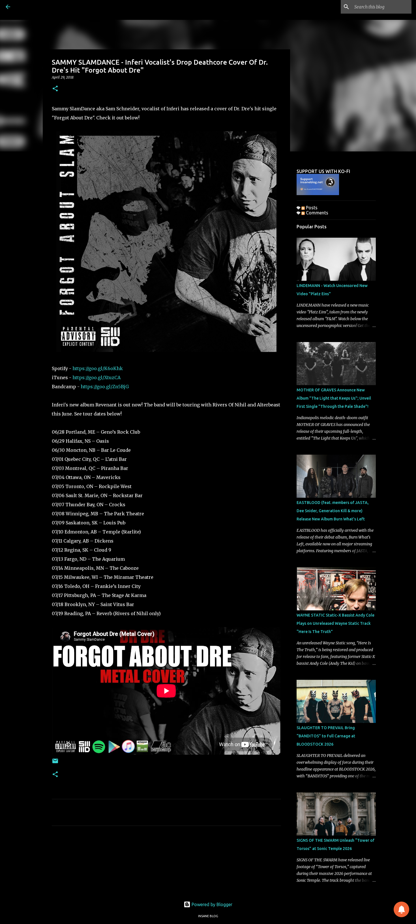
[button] (55, 89)
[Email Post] (55, 763)
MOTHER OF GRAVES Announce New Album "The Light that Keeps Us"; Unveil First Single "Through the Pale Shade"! (334, 398)
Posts (311, 207)
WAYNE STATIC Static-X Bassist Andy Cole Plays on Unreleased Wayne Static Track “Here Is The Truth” (335, 623)
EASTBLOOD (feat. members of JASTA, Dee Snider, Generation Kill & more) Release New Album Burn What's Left (333, 510)
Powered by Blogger (211, 904)
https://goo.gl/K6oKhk (97, 368)
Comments (316, 212)
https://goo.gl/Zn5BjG (105, 386)
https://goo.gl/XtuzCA (96, 377)
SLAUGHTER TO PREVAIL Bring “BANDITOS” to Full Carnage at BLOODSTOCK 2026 (326, 735)
